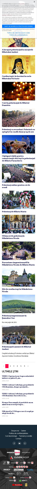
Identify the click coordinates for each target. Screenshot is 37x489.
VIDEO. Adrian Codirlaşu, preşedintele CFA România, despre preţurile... (18, 386)
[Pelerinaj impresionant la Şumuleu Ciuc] (18, 304)
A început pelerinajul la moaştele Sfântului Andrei (17, 51)
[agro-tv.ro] (23, 481)
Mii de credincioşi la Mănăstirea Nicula (17, 290)
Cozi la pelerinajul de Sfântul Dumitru (15, 104)
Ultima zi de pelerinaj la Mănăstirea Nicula (13, 237)
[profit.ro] (7, 470)
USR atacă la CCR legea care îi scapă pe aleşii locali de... (18, 412)
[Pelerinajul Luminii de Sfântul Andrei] (18, 335)
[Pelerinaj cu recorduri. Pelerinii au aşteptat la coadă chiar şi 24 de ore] (18, 118)
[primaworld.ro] (12, 481)
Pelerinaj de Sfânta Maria (14, 211)
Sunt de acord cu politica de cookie (18, 26)
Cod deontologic (11, 436)
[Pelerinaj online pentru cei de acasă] (18, 173)
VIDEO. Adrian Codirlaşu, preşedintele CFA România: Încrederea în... (18, 395)
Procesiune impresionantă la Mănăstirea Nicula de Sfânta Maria (18, 263)
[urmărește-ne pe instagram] (24, 443)
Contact (18, 438)
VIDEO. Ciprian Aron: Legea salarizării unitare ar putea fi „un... (18, 377)
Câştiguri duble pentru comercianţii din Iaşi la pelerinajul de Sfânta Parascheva (18, 158)
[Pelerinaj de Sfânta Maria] (18, 200)
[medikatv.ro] (11, 473)
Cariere (23, 431)
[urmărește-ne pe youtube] (19, 443)
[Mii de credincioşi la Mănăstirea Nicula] (18, 277)
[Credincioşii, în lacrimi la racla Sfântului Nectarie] (18, 64)
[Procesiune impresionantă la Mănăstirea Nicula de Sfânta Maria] (18, 251)
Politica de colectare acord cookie (18, 33)
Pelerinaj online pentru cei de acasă (16, 186)
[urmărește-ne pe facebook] (14, 443)
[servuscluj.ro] (17, 485)
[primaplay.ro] (30, 463)
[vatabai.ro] (26, 485)
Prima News (13, 452)
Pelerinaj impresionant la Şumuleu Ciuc (14, 317)
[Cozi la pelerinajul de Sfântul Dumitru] (18, 91)
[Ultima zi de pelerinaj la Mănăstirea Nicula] (18, 224)
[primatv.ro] (4, 462)
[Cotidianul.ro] (19, 470)
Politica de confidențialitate (18, 433)
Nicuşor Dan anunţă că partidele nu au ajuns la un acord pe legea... (17, 403)
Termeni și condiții (25, 436)
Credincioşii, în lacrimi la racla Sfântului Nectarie (16, 77)
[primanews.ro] (23, 463)
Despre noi (15, 431)
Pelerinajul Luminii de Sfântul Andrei (16, 348)
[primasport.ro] (18, 467)
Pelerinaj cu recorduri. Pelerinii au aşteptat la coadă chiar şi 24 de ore (18, 130)
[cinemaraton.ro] (18, 473)
